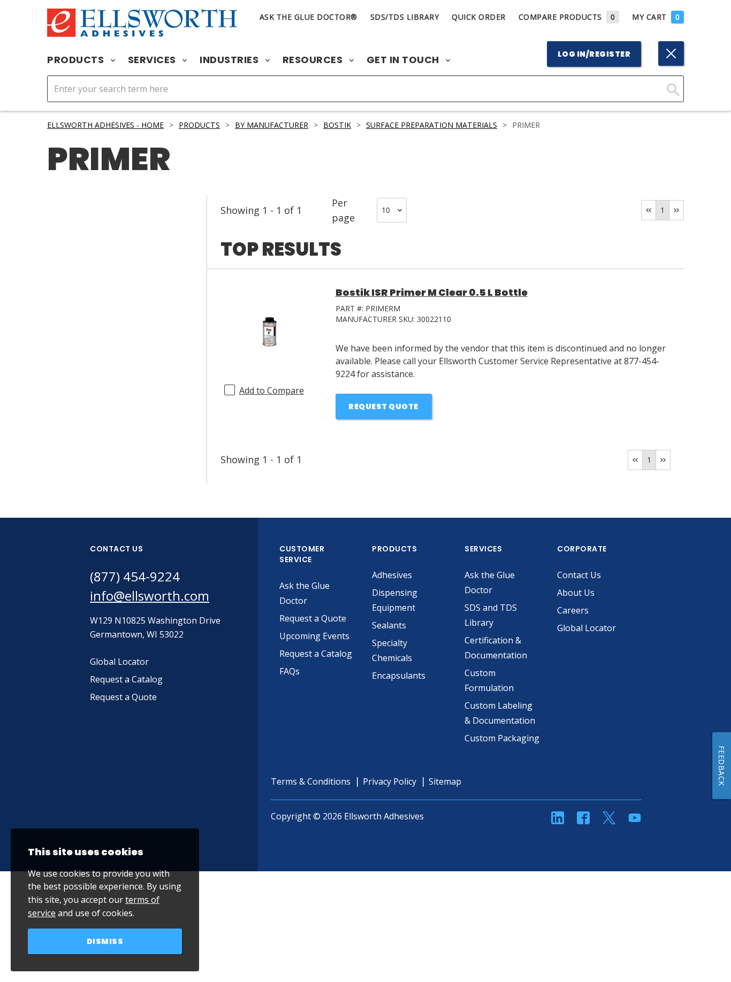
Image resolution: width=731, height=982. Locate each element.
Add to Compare (271, 390)
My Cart (656, 17)
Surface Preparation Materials (431, 125)
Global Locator (586, 628)
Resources (314, 59)
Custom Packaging (502, 738)
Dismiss (105, 941)
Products (76, 59)
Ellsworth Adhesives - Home (105, 125)
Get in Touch (404, 59)
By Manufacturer (271, 125)
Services (153, 59)
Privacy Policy (389, 781)
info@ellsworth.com (149, 595)
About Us (576, 593)
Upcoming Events (314, 636)
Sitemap (445, 781)
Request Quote (383, 406)
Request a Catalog (315, 653)
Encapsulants (398, 675)
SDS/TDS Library (404, 17)
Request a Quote (312, 618)
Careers (573, 610)
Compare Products (567, 17)
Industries (230, 59)
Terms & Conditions (311, 781)
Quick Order (479, 17)
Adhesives (392, 575)
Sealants (389, 625)
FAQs (289, 671)
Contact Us (579, 575)
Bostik (337, 125)
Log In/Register (594, 54)
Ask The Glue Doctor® (308, 17)
